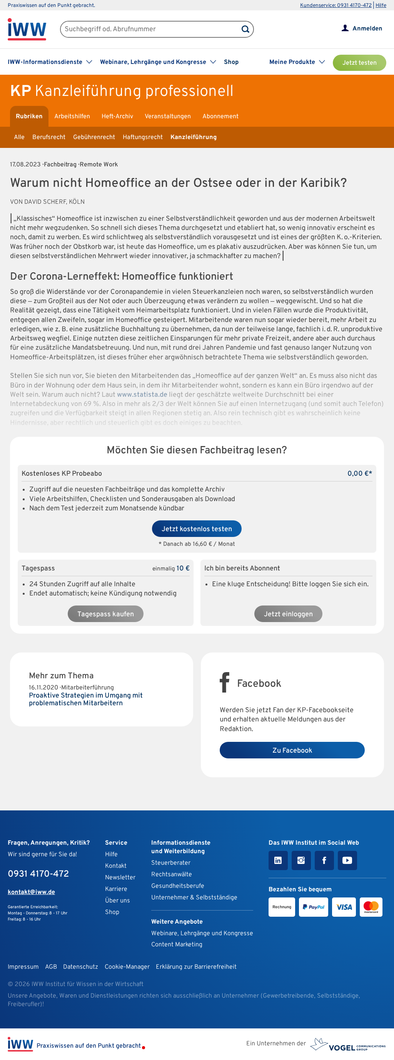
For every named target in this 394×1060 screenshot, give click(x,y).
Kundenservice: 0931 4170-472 (336, 5)
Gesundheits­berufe (177, 886)
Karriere (116, 889)
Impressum (23, 967)
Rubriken (29, 117)
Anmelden (367, 29)
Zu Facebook (292, 750)
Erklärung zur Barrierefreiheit (196, 967)
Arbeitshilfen (72, 117)
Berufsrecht (48, 137)
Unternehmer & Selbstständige (194, 898)
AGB (51, 967)
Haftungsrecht (143, 137)
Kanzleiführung (193, 137)
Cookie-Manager (127, 967)
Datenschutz (80, 967)
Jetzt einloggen (288, 614)
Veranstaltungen (168, 117)
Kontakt (116, 866)
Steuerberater (170, 863)
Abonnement (220, 117)
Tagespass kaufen (105, 614)
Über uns (117, 901)
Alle (19, 137)
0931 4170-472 (38, 874)
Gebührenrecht (94, 137)
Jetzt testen (359, 63)
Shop (231, 62)
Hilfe (381, 5)
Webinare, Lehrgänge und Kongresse (202, 934)
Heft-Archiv (117, 117)
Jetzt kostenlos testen (197, 529)
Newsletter (120, 878)
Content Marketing (176, 945)
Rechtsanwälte (171, 875)
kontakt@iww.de (31, 892)
